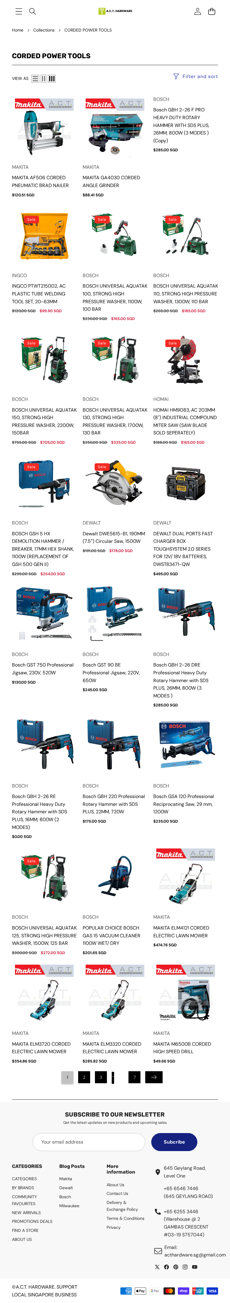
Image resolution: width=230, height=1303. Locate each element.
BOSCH (161, 99)
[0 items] (211, 11)
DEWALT (92, 523)
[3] (52, 79)
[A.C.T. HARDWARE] (115, 11)
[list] (35, 79)
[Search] (33, 11)
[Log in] (197, 11)
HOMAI (161, 399)
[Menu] (18, 11)
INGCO (19, 275)
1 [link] (67, 1077)
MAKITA (20, 167)
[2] (43, 79)
